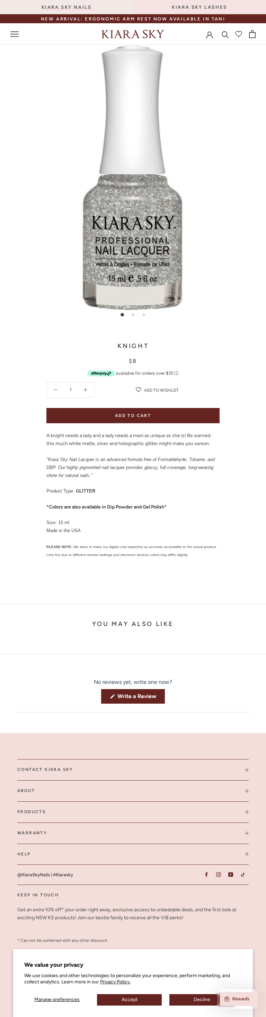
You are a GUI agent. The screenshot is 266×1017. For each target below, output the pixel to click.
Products (31, 811)
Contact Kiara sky (45, 769)
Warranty (32, 833)
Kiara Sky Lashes (199, 7)
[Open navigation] (14, 34)
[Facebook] (206, 874)
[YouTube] (230, 874)
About (26, 790)
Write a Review (140, 698)
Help (24, 854)
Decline (202, 999)
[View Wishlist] (238, 33)
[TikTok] (242, 874)
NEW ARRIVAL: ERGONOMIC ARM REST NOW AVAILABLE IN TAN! (133, 18)
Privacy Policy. (115, 982)
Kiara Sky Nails (67, 7)
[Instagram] (218, 874)
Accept (130, 999)
